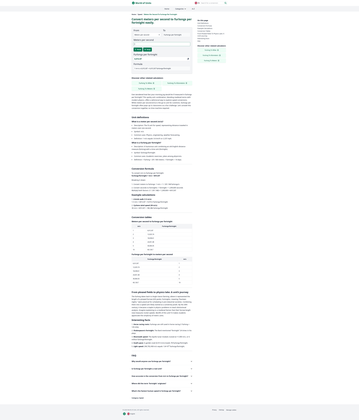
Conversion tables (203, 31)
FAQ (198, 41)
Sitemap (221, 410)
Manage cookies (231, 410)
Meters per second (144, 39)
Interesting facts (203, 38)
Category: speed (138, 398)
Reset (139, 50)
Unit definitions (203, 23)
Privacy (214, 410)
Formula (138, 64)
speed (140, 14)
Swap (149, 50)
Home (134, 14)
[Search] (225, 3)
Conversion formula (204, 26)
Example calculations (204, 28)
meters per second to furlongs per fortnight (160, 14)
